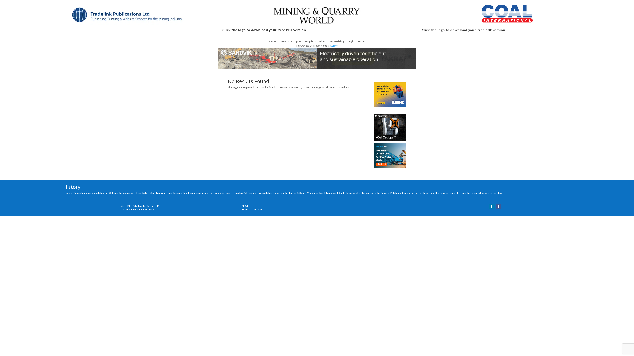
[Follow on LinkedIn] (492, 206)
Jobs (298, 41)
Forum (361, 41)
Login (351, 41)
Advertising (337, 41)
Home (272, 41)
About (323, 41)
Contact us (285, 41)
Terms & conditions (252, 209)
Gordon (334, 45)
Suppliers (310, 41)
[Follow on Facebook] (498, 206)
